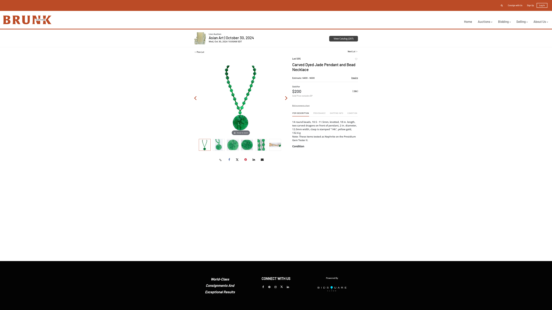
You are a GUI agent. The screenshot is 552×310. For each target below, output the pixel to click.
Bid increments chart (301, 105)
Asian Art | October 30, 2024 (231, 37)
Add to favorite (356, 59)
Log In (542, 5)
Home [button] (468, 21)
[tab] (300, 114)
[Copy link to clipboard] (220, 159)
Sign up (530, 5)
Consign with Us (515, 5)
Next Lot (352, 51)
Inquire (354, 77)
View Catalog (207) (343, 38)
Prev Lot (200, 52)
